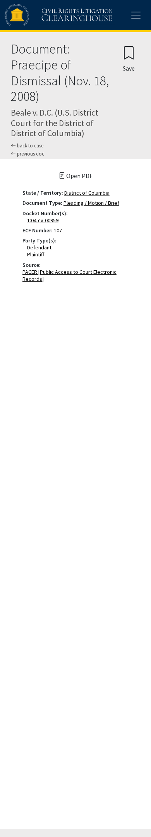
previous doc (30, 153)
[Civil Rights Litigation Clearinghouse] (43, 15)
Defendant (40, 247)
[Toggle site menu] (135, 15)
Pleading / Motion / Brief (91, 202)
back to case (29, 145)
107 (58, 230)
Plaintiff (37, 254)
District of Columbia (87, 192)
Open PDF (79, 176)
